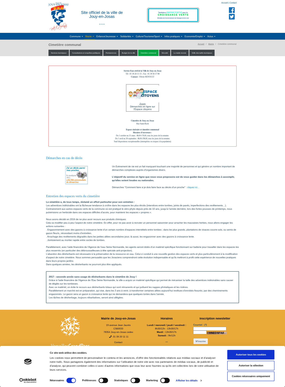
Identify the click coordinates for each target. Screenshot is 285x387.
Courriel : (200, 324)
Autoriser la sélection (251, 365)
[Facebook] (232, 10)
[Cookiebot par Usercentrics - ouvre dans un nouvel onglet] (28, 380)
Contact (233, 3)
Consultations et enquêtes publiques (86, 53)
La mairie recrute (180, 53)
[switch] (103, 380)
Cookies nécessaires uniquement (251, 376)
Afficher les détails (187, 380)
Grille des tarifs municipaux (202, 53)
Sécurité (165, 53)
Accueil (224, 3)
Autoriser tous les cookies (251, 354)
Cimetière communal (227, 44)
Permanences (111, 53)
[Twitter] (232, 16)
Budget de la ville (128, 53)
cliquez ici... (193, 187)
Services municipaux (58, 53)
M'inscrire (201, 341)
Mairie (211, 44)
